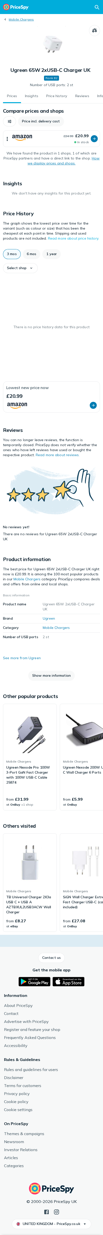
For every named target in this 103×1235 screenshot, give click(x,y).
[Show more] (7, 139)
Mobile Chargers (21, 19)
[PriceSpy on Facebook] (47, 1211)
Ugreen (49, 618)
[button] (9, 121)
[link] (30, 757)
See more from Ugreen (22, 658)
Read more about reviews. (58, 455)
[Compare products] (94, 30)
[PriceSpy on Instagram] (57, 1211)
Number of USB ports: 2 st (51, 85)
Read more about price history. (73, 238)
